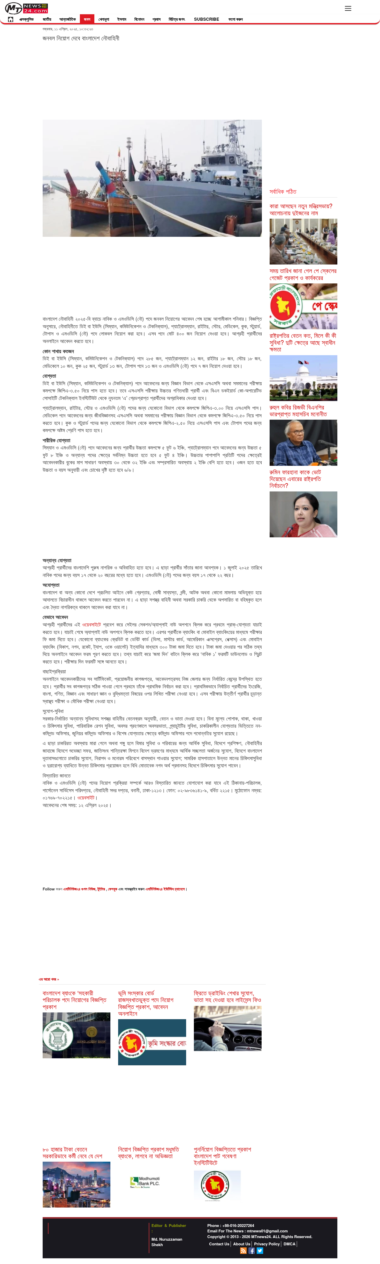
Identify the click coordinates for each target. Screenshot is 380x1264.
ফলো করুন (236, 19)
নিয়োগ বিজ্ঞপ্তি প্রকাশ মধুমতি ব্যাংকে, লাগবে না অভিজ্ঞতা (148, 1152)
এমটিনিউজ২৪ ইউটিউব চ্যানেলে (165, 889)
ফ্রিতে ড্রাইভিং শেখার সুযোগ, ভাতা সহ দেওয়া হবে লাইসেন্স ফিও (227, 996)
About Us (241, 1244)
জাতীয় (47, 19)
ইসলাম (121, 19)
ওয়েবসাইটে (91, 624)
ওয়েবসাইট (85, 797)
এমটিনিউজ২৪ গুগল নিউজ (79, 889)
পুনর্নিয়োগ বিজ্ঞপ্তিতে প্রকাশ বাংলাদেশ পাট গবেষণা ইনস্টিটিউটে (222, 1155)
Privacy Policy (267, 1244)
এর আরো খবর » (49, 979)
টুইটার (101, 889)
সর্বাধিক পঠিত (283, 191)
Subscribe (206, 19)
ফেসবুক (113, 889)
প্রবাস (157, 19)
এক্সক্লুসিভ (26, 19)
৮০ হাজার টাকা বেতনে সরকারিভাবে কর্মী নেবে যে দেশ (72, 1152)
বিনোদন (139, 19)
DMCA (289, 1244)
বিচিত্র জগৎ (177, 19)
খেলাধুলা (103, 19)
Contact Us (219, 1244)
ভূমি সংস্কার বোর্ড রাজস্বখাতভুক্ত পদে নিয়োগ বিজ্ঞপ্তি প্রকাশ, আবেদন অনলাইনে (145, 1003)
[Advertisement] (152, 80)
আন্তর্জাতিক (67, 19)
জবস (87, 19)
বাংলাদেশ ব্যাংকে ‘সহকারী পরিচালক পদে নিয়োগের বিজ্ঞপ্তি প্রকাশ (74, 999)
